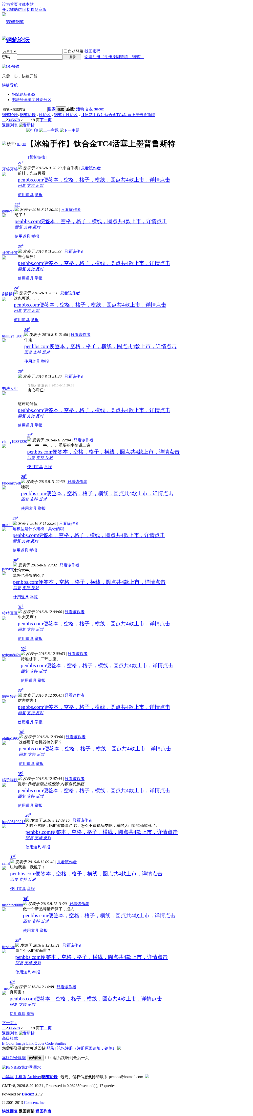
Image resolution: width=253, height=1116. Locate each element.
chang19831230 (14, 441)
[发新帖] (27, 125)
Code (49, 1043)
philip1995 (10, 738)
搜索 (52, 109)
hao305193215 (13, 822)
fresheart (8, 947)
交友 (89, 109)
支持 (31, 185)
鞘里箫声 (10, 696)
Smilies (60, 1043)
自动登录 (76, 51)
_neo (6, 988)
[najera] (4, 144)
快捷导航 (10, 85)
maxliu (7, 525)
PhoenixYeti (11, 483)
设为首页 (10, 4)
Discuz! (28, 1094)
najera (21, 144)
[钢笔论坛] (16, 40)
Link (30, 1043)
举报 (38, 195)
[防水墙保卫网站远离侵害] (147, 1077)
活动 (80, 109)
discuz (99, 109)
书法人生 (10, 388)
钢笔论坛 (23, 94)
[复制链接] (37, 157)
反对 (39, 185)
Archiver (34, 1077)
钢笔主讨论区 (66, 115)
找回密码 (92, 51)
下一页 (46, 120)
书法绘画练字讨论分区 (31, 100)
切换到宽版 (36, 9)
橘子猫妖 (10, 780)
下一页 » (9, 1023)
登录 (50, 1048)
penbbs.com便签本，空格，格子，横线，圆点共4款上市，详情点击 (94, 180)
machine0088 (12, 905)
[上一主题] (49, 130)
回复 (22, 185)
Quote (39, 1043)
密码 (6, 57)
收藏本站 (26, 4)
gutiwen (8, 211)
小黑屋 (8, 1077)
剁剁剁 (8, 294)
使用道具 (26, 195)
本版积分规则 (14, 1058)
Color (10, 1043)
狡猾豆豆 (10, 613)
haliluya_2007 (13, 336)
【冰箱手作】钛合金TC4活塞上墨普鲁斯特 (118, 115)
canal (6, 863)
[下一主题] (70, 130)
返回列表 (10, 125)
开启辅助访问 (14, 9)
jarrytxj (7, 569)
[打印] (32, 130)
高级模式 (10, 1038)
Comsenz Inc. (34, 1102)
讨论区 (45, 115)
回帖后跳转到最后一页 (69, 1058)
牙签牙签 (10, 169)
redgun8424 (11, 655)
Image (20, 1043)
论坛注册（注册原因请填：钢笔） (114, 57)
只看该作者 (91, 168)
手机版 (20, 1077)
